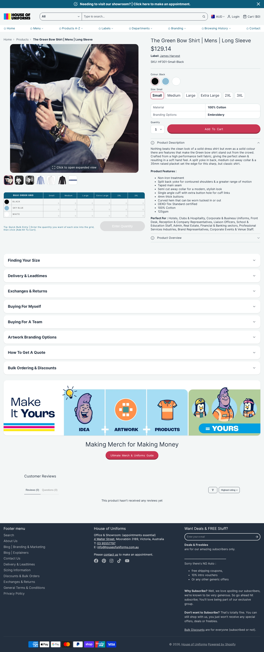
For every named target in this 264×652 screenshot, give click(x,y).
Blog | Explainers (16, 552)
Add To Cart (214, 129)
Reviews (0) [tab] (32, 489)
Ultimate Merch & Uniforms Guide (131, 455)
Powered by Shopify (222, 644)
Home (11, 28)
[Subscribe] (256, 536)
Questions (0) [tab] (49, 489)
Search (9, 535)
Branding (177, 28)
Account (233, 16)
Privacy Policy (14, 593)
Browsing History (216, 28)
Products (22, 39)
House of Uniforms (194, 644)
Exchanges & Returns (19, 582)
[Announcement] (132, 4)
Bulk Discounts (194, 629)
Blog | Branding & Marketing (24, 547)
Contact (254, 28)
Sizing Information (17, 570)
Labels (106, 28)
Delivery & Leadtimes (19, 564)
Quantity (155, 122)
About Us (10, 541)
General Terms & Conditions (24, 588)
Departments (141, 28)
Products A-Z (71, 28)
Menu (37, 28)
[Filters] (212, 490)
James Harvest (170, 56)
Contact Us (12, 558)
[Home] (17, 16)
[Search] (204, 16)
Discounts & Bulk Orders (22, 576)
